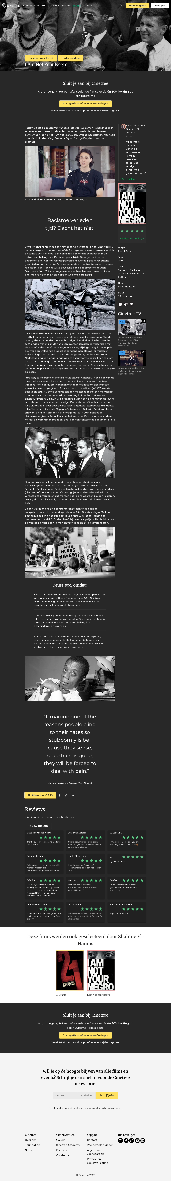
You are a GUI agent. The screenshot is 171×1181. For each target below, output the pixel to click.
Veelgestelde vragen (100, 1145)
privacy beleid (115, 1108)
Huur (44, 5)
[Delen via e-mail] (73, 795)
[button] (121, 5)
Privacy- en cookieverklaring (97, 1161)
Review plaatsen (38, 825)
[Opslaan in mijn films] (88, 58)
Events (66, 5)
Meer (86, 5)
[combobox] (121, 6)
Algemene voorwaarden (95, 1152)
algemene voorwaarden (88, 1108)
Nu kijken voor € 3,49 (41, 58)
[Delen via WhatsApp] (66, 795)
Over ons (30, 1139)
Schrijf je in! (107, 1095)
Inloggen (159, 5)
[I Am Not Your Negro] (101, 970)
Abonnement (31, 5)
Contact (92, 1139)
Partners (61, 1150)
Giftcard (30, 1150)
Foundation (32, 1145)
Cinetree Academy (68, 1145)
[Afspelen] (85, 35)
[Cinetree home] (11, 5)
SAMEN (76, 5)
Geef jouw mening (131, 238)
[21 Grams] (70, 970)
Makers (60, 1139)
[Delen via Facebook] (59, 795)
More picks (127, 179)
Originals (55, 5)
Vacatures (62, 1155)
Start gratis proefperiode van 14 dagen (85, 103)
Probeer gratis (137, 5)
